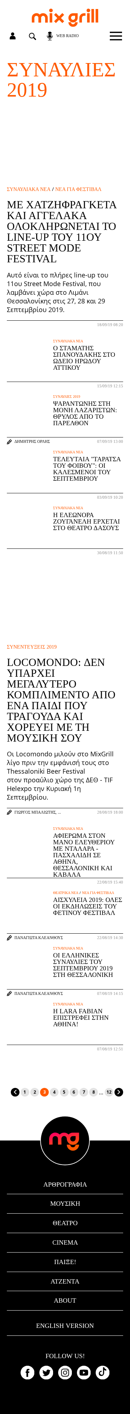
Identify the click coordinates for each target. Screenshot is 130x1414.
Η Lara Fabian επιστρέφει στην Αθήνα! (81, 1017)
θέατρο (65, 1223)
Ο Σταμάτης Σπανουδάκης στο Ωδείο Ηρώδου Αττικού (84, 358)
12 (109, 1092)
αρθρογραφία (65, 1184)
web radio (67, 36)
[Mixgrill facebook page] (27, 1372)
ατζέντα (65, 1281)
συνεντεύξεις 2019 (32, 647)
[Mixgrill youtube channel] (84, 1372)
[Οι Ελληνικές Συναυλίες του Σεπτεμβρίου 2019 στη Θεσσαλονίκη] (28, 967)
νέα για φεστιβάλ (78, 189)
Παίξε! (65, 1262)
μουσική (65, 1203)
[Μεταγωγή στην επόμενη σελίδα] (118, 1092)
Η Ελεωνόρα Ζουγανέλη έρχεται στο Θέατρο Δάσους (86, 521)
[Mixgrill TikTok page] (102, 1372)
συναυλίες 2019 (66, 397)
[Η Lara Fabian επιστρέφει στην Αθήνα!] (28, 1023)
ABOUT (65, 1300)
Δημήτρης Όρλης (32, 442)
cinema (65, 1242)
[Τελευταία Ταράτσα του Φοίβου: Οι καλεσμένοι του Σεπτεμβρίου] (28, 471)
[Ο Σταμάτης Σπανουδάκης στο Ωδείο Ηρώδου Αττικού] (28, 360)
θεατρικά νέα (65, 893)
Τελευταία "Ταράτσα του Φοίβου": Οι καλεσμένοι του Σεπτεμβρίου (87, 469)
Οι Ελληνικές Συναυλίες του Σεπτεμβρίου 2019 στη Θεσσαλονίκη (83, 965)
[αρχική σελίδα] (65, 18)
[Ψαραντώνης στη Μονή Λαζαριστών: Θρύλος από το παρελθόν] (28, 416)
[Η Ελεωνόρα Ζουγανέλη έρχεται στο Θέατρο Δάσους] (28, 527)
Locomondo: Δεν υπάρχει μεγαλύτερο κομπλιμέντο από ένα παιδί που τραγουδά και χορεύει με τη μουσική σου (61, 700)
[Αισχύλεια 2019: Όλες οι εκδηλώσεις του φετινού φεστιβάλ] (28, 912)
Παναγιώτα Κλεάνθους (38, 938)
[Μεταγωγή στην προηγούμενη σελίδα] (15, 1092)
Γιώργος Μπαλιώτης (35, 812)
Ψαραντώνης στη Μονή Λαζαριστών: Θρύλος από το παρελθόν (85, 413)
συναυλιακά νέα (29, 189)
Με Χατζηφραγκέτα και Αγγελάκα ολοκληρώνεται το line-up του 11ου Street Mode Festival (61, 231)
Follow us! (65, 1356)
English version (65, 1325)
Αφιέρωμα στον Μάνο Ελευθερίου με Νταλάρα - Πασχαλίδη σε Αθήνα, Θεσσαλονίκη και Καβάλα (83, 855)
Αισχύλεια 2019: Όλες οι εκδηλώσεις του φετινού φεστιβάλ (87, 906)
